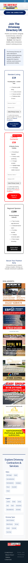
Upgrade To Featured (14, 196)
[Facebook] (25, 1)
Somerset (18, 509)
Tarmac (16, 524)
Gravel (8, 528)
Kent (8, 505)
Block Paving (9, 524)
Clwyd (8, 491)
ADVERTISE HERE (14, 331)
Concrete (14, 528)
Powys (8, 487)
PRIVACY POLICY (9, 555)
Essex (12, 505)
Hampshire (18, 505)
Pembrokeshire (10, 483)
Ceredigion (18, 483)
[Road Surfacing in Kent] (14, 294)
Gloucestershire (10, 509)
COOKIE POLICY (9, 552)
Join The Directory (14, 12)
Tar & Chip (9, 532)
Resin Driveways (10, 520)
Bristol (13, 501)
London (8, 501)
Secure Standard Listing (14, 124)
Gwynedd (14, 487)
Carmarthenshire (10, 479)
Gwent (15, 475)
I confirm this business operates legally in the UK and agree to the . (14, 118)
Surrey (19, 501)
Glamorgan (9, 475)
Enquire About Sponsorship (14, 248)
